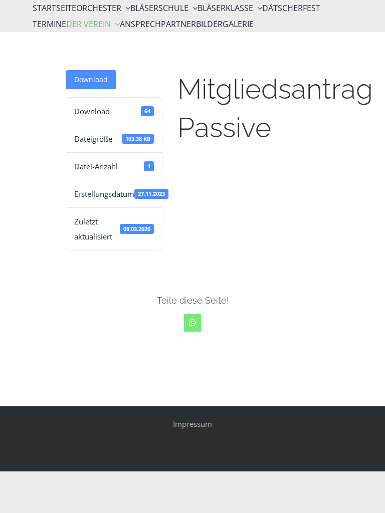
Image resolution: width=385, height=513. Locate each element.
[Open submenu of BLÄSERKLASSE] (257, 8)
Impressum (192, 424)
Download (91, 79)
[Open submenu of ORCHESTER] (125, 8)
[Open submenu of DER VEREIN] (115, 24)
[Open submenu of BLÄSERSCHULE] (193, 8)
